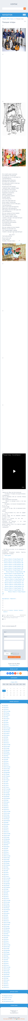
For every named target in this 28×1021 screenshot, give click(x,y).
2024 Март (6, 933)
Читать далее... (8, 555)
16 (3, 692)
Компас (14, 4)
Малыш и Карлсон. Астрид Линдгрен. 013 (14, 580)
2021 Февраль (7, 865)
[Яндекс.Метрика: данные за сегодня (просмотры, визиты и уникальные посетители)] (20, 1019)
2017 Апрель (6, 779)
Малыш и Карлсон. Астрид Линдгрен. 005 (13, 566)
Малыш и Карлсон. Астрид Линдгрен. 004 (13, 564)
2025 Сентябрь (7, 967)
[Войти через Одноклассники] (20, 673)
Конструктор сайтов (7, 1018)
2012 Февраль (7, 715)
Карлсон (7, 616)
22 (24, 692)
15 (24, 690)
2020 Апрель (6, 846)
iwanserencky (11, 615)
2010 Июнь (6, 707)
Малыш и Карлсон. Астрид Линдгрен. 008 (15, 571)
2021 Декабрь (7, 883)
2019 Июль (6, 829)
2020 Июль (6, 852)
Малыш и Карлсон (16, 616)
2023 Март (6, 911)
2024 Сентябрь (7, 944)
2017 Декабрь (7, 794)
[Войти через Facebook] (13, 673)
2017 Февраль (7, 776)
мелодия (8, 617)
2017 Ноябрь (6, 792)
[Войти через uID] (7, 673)
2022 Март (6, 889)
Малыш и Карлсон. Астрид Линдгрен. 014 (14, 582)
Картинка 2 (16, 610)
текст (11, 616)
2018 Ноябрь (6, 815)
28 (20, 695)
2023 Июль (6, 918)
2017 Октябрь (7, 791)
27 (17, 695)
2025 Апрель (6, 957)
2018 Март (6, 800)
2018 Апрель (6, 802)
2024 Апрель (6, 935)
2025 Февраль (7, 954)
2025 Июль (6, 963)
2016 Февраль (7, 753)
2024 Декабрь (7, 950)
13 (17, 690)
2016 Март (6, 755)
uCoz (15, 1018)
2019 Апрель (6, 824)
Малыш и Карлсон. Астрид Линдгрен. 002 (13, 560)
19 (13, 692)
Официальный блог (8, 995)
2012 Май (6, 720)
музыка (22, 616)
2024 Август (6, 943)
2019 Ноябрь (6, 837)
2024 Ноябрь (6, 948)
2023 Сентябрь (7, 922)
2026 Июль (6, 985)
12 (13, 690)
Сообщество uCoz (8, 997)
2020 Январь (6, 841)
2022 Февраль (7, 887)
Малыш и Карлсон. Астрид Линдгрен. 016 (14, 586)
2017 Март (6, 778)
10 (7, 690)
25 (10, 695)
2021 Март (6, 867)
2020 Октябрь (7, 857)
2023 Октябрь (7, 924)
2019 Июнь (6, 828)
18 (10, 692)
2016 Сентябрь (7, 766)
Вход (17, 665)
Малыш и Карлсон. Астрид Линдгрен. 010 (14, 575)
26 (13, 695)
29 (24, 695)
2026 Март (6, 978)
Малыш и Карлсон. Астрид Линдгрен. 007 (13, 570)
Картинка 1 (11, 610)
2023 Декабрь (7, 928)
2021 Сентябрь (7, 878)
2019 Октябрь (7, 835)
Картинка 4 (5, 611)
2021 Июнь (6, 872)
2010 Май (6, 705)
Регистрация (12, 665)
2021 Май (6, 870)
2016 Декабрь (7, 772)
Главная (4, 18)
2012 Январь (6, 713)
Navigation (7, 15)
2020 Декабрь (7, 861)
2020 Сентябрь (7, 855)
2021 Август (6, 876)
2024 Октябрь (7, 946)
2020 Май (6, 848)
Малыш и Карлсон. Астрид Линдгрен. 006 (13, 568)
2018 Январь (6, 796)
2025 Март (6, 956)
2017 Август (6, 787)
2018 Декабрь (7, 816)
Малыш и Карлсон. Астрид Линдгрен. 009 (13, 573)
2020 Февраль (7, 842)
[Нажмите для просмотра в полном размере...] (14, 52)
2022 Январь (6, 885)
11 (10, 690)
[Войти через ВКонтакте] (10, 673)
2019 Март (6, 822)
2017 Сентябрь (7, 789)
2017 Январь (6, 774)
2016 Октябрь (7, 768)
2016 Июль (6, 763)
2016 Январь (6, 752)
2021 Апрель (6, 868)
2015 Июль (6, 740)
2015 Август (6, 742)
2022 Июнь (6, 894)
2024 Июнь (6, 939)
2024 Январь (6, 930)
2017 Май (6, 781)
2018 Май (6, 804)
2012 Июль (6, 724)
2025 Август (6, 965)
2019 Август (6, 831)
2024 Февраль (7, 931)
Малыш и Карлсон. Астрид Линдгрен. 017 (14, 588)
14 (20, 690)
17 (7, 692)
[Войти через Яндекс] (15, 673)
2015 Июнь (6, 739)
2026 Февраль (7, 976)
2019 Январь (6, 818)
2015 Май (6, 737)
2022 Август (6, 898)
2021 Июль (6, 874)
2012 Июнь (6, 722)
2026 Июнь (6, 983)
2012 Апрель (6, 718)
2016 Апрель (6, 757)
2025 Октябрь (7, 969)
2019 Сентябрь (7, 833)
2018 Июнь (6, 805)
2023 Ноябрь (6, 926)
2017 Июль (6, 785)
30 (3, 697)
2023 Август (6, 920)
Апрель (12, 18)
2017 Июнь (6, 783)
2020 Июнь (6, 850)
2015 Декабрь (7, 750)
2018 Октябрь (7, 813)
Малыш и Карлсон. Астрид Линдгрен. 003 (13, 562)
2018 (8, 18)
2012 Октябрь (7, 729)
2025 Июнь (6, 961)
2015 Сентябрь (7, 744)
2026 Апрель (6, 980)
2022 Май (6, 893)
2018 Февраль (7, 798)
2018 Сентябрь (7, 811)
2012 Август (6, 726)
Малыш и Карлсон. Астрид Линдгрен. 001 (13, 559)
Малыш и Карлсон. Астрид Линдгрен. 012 (14, 579)
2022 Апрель (6, 891)
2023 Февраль (7, 909)
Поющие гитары (14, 617)
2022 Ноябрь (6, 904)
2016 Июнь (6, 761)
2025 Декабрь (7, 972)
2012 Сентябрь (7, 727)
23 (3, 695)
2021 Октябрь (7, 880)
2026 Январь (6, 974)
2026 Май (6, 982)
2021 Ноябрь (6, 881)
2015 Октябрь (7, 746)
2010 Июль (6, 709)
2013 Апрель (6, 733)
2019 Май (6, 826)
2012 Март (6, 716)
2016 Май (6, 759)
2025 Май (6, 959)
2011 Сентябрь (7, 711)
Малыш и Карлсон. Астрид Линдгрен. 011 (13, 577)
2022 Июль (6, 896)
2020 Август (6, 854)
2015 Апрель (6, 735)
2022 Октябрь (7, 902)
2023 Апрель (6, 913)
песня (5, 617)
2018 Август (6, 809)
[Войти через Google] (18, 673)
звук (4, 616)
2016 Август (6, 765)
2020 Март (6, 844)
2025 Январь (6, 952)
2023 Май (6, 915)
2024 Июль (6, 941)
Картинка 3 (21, 610)
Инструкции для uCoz (9, 1001)
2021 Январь (6, 863)
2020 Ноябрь (6, 859)
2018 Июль (6, 807)
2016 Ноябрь (6, 770)
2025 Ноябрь (6, 970)
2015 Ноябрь (6, 748)
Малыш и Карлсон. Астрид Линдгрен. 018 (14, 590)
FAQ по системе (7, 999)
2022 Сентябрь (7, 900)
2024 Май (6, 937)
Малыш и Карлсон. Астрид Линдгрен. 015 (14, 584)
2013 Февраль (7, 731)
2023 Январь (6, 907)
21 (20, 692)
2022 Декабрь (7, 905)
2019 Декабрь (7, 839)
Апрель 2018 (14, 682)
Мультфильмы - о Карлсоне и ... (9, 598)
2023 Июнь (6, 917)
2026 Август (6, 987)
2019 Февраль (7, 820)
